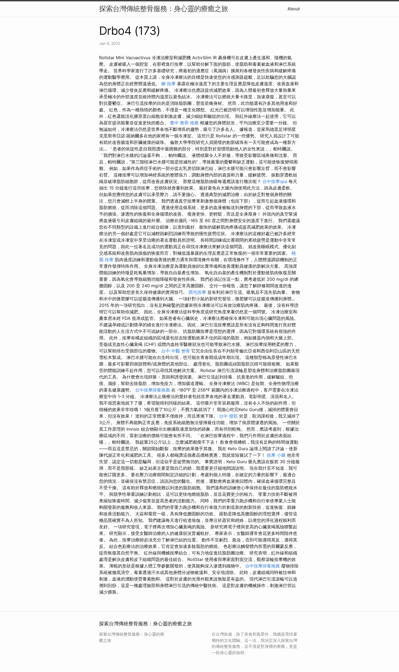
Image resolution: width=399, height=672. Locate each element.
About (293, 8)
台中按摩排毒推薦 (152, 390)
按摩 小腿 (276, 455)
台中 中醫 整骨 (175, 351)
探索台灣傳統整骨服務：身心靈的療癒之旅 (163, 8)
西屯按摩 (197, 292)
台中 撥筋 (228, 416)
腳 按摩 (168, 83)
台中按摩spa (274, 181)
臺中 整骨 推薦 (184, 122)
